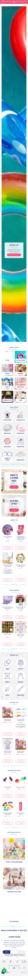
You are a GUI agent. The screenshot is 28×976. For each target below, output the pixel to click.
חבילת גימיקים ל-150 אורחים (7, 872)
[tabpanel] (14, 250)
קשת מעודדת (7, 939)
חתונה (7, 821)
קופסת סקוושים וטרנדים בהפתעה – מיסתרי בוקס (20, 690)
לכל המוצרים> (14, 737)
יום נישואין (20, 834)
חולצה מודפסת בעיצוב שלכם (7, 904)
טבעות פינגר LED (20, 939)
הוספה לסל (20, 700)
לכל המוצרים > (14, 616)
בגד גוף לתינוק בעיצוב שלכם (20, 787)
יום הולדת (20, 821)
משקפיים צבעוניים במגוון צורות (7, 966)
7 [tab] (9, 493)
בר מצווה (7, 834)
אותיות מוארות (7, 786)
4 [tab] (14, 493)
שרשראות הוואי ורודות (20, 966)
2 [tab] (17, 493)
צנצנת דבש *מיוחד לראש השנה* (7, 718)
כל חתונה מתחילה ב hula (14, 630)
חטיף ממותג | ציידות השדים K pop (8, 760)
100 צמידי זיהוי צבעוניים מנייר (20, 872)
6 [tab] (11, 493)
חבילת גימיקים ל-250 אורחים (20, 904)
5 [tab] (12, 493)
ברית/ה (7, 847)
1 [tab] (18, 493)
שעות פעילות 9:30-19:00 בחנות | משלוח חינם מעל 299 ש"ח (14, 2)
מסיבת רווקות (20, 847)
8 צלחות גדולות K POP (7, 690)
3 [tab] (15, 493)
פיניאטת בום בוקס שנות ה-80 (20, 760)
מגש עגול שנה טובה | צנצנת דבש (20, 718)
